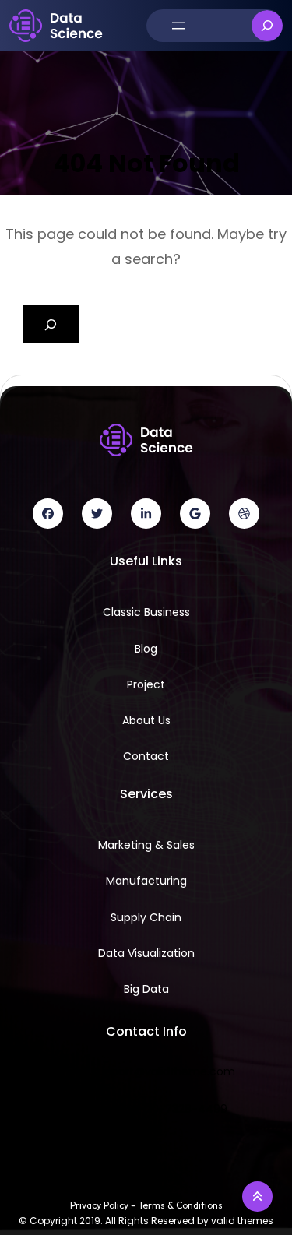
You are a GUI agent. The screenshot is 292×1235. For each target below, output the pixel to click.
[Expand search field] (267, 25)
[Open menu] (178, 25)
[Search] (51, 324)
